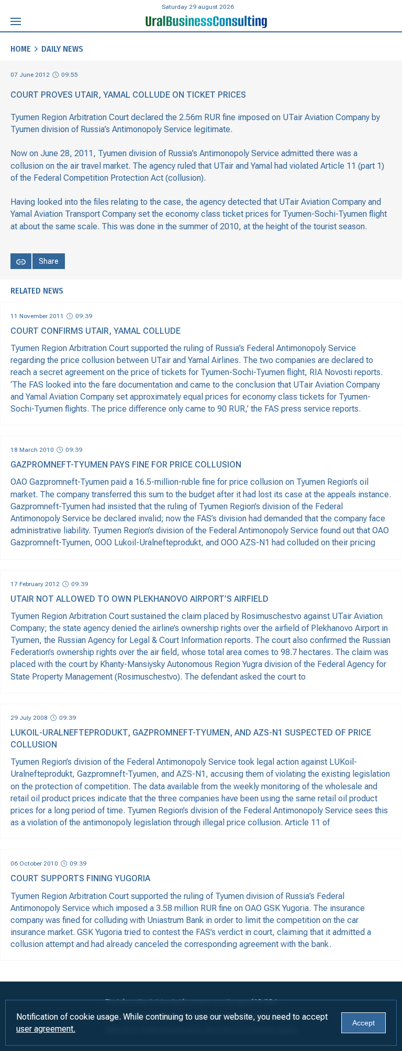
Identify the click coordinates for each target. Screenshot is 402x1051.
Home (20, 49)
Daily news (62, 49)
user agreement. (45, 1029)
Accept (363, 1023)
